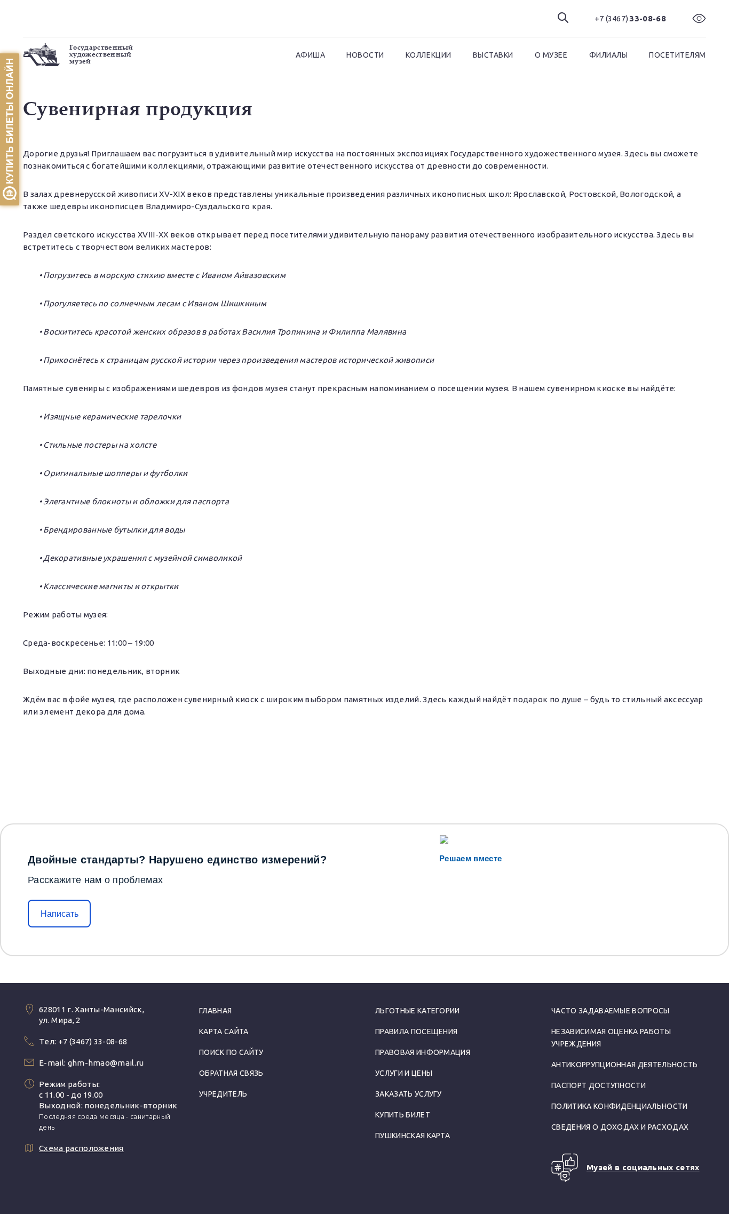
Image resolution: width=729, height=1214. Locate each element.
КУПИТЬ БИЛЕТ (402, 1114)
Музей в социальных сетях (643, 1167)
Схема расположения (81, 1148)
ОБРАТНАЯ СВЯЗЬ (231, 1073)
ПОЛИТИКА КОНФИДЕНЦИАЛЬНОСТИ (619, 1106)
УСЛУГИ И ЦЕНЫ (403, 1073)
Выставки (493, 55)
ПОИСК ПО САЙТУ (231, 1052)
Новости (365, 55)
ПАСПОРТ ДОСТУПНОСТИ (598, 1085)
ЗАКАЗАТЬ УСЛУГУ (408, 1094)
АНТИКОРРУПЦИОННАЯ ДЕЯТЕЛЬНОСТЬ (624, 1064)
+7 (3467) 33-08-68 (93, 1041)
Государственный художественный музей (101, 54)
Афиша (311, 55)
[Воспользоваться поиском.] (563, 18)
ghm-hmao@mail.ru (106, 1062)
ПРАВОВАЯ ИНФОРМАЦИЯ (422, 1052)
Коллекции (428, 55)
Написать (59, 913)
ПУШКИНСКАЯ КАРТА (412, 1135)
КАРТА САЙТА (224, 1031)
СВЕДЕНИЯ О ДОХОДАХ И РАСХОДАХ (619, 1127)
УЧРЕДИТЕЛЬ (223, 1094)
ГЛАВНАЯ (215, 1010)
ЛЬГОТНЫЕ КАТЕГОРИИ (417, 1010)
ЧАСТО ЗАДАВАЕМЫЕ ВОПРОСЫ (610, 1010)
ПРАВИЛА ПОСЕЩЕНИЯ (416, 1031)
